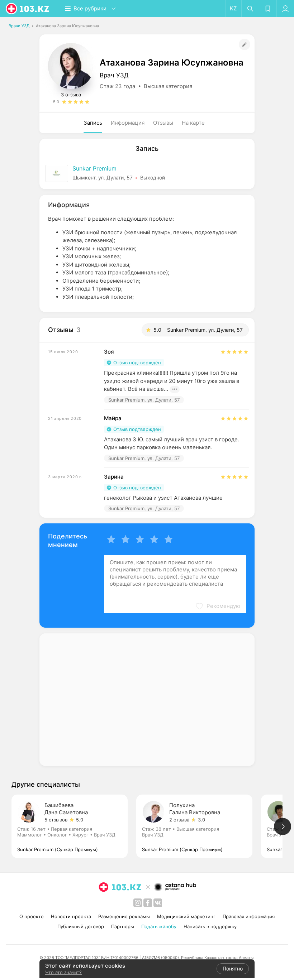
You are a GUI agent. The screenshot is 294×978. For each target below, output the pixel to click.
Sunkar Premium (94, 168)
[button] (217, 606)
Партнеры (122, 926)
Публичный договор (80, 926)
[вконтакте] (157, 902)
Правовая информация (249, 916)
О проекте (31, 916)
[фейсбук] (147, 902)
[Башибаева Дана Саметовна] (73, 826)
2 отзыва (179, 820)
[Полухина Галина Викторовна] (198, 826)
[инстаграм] (137, 902)
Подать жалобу (158, 926)
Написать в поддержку (210, 926)
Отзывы (163, 122)
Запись (93, 122)
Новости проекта (71, 916)
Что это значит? (63, 972)
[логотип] (28, 8)
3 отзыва (71, 94)
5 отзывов (55, 820)
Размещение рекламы (124, 916)
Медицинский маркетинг (186, 916)
